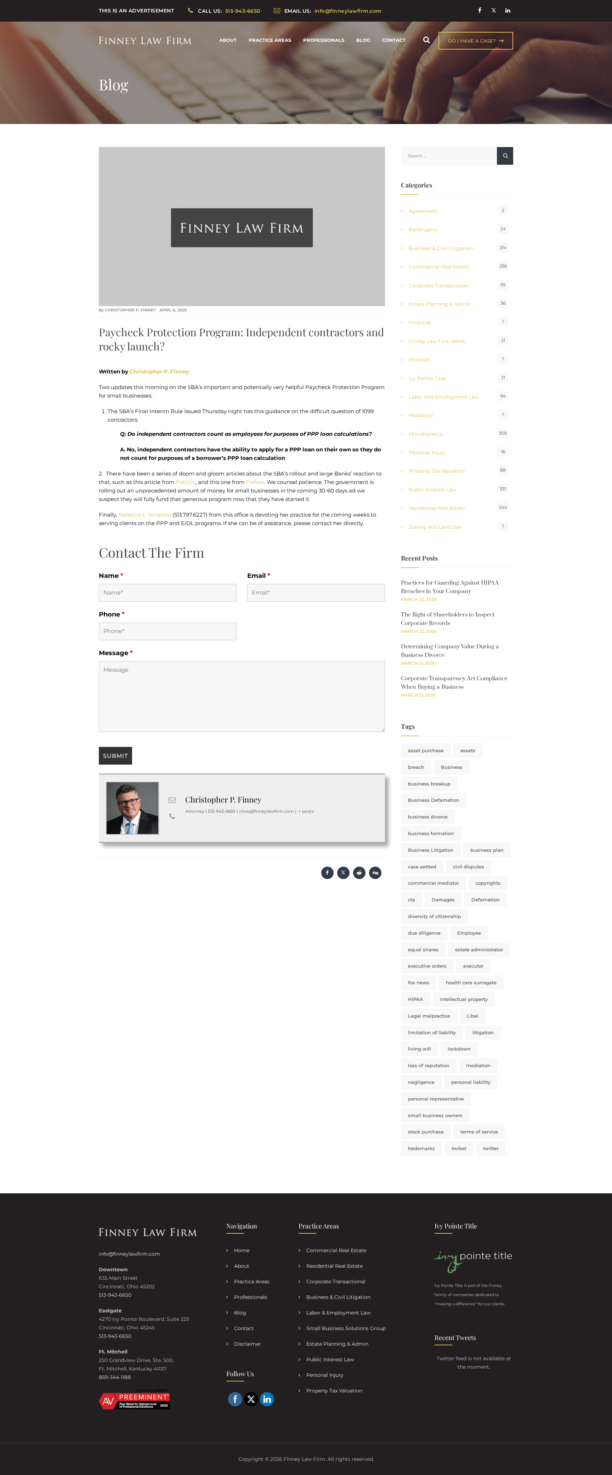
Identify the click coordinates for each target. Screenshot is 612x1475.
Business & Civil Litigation (441, 248)
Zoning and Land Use (435, 527)
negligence (421, 1082)
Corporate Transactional (438, 285)
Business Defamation (433, 800)
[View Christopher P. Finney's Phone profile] (172, 816)
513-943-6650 (115, 1295)
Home (241, 1250)
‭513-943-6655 (222, 811)
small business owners (435, 1115)
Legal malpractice (429, 1016)
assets (467, 750)
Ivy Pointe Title (427, 378)
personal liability (471, 1082)
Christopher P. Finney (130, 310)
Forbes (255, 482)
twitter (491, 1148)
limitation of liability (432, 1032)
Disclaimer (247, 1344)
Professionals (323, 40)
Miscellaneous (426, 434)
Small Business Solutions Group (346, 1328)
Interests (419, 359)
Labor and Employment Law (444, 397)
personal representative (436, 1099)
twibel (459, 1148)
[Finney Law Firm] (145, 40)
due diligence (424, 933)
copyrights (488, 883)
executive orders (427, 966)
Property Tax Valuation (437, 471)
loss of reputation (428, 1065)
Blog (363, 40)
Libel (472, 1016)
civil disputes (468, 866)
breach (416, 767)
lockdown (459, 1049)
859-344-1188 (115, 1377)
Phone (112, 614)
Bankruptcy (423, 229)
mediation (478, 1065)
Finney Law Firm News (437, 341)
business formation (431, 833)
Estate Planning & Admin (440, 304)
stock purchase (426, 1132)
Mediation (421, 415)
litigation (483, 1032)
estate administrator (479, 949)
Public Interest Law (432, 489)
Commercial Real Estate (439, 267)
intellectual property (464, 999)
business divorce (428, 817)
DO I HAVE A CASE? (471, 41)
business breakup (429, 784)
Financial (420, 322)
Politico (186, 482)
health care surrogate (471, 982)
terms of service (479, 1132)
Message (116, 653)
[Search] (426, 40)
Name (111, 575)
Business (452, 767)
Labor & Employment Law (338, 1313)
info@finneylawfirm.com (129, 1254)
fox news (418, 982)
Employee (469, 933)
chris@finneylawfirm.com (266, 811)
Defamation (485, 899)
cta (411, 899)
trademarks (421, 1148)
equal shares (423, 949)
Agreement (423, 211)
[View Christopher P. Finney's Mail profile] (172, 800)
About (228, 40)
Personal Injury (427, 452)
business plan (487, 850)
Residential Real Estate (437, 508)
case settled (422, 866)
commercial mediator (433, 883)
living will (419, 1049)
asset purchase (426, 750)
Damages (443, 899)
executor (473, 966)
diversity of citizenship (434, 916)
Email (258, 575)
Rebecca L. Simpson (144, 514)
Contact (394, 40)
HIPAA (415, 999)
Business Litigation (431, 850)
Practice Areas (270, 40)
